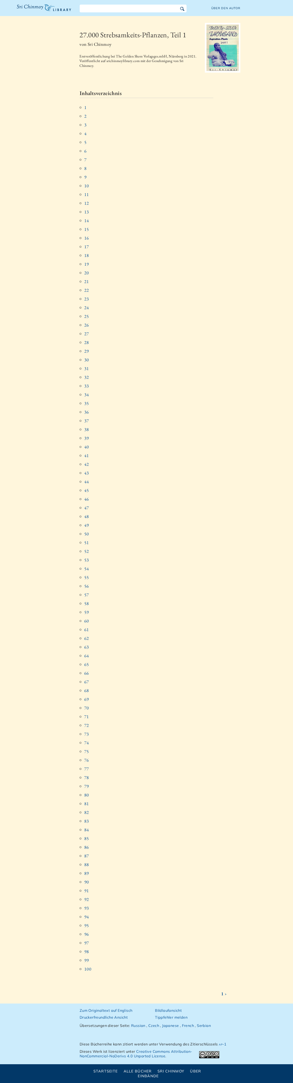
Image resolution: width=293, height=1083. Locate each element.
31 (86, 368)
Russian (138, 1025)
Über (195, 1071)
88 (86, 864)
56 (86, 586)
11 (86, 194)
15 (86, 229)
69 (86, 699)
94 (86, 917)
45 (86, 490)
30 (86, 360)
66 (86, 673)
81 (86, 804)
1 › (224, 994)
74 (86, 743)
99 (86, 960)
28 (86, 342)
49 (86, 525)
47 (86, 508)
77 (86, 769)
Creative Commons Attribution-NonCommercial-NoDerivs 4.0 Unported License (136, 1053)
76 (86, 760)
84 (86, 830)
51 (86, 543)
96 (86, 934)
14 (86, 221)
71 (86, 717)
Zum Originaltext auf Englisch (106, 1010)
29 (86, 351)
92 (86, 899)
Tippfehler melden (171, 1017)
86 (86, 847)
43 (86, 473)
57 (86, 595)
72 (86, 725)
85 (86, 838)
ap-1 (223, 1044)
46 (86, 499)
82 (86, 812)
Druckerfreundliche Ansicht (104, 1017)
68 (86, 690)
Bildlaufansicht (168, 1010)
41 (86, 455)
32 (86, 377)
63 (86, 647)
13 (86, 212)
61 (86, 630)
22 (86, 290)
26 (86, 325)
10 (86, 186)
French (188, 1025)
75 (86, 751)
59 (86, 612)
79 (86, 786)
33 (86, 386)
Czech (153, 1025)
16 (86, 238)
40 (86, 447)
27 (86, 334)
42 (86, 464)
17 (86, 247)
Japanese (170, 1025)
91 (86, 891)
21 (86, 281)
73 (86, 734)
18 (86, 255)
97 (86, 943)
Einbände (148, 1076)
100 (87, 969)
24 (86, 308)
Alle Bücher (138, 1071)
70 (86, 708)
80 (86, 795)
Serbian (204, 1025)
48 (86, 516)
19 (86, 264)
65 (86, 664)
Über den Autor (225, 8)
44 (86, 482)
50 (86, 534)
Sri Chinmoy (170, 1071)
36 (86, 412)
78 (86, 777)
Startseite (105, 1071)
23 (86, 299)
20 (86, 273)
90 (86, 882)
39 (86, 438)
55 (86, 577)
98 (86, 952)
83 (86, 821)
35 (86, 403)
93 (86, 908)
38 (86, 429)
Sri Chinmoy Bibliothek (41, 10)
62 (86, 638)
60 (86, 621)
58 (86, 603)
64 (86, 656)
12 (86, 203)
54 (86, 569)
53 (86, 560)
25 (86, 316)
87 (86, 856)
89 (86, 873)
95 (86, 925)
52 (86, 551)
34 (86, 395)
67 (86, 682)
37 (86, 421)
